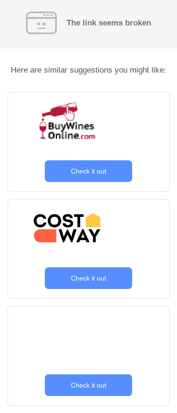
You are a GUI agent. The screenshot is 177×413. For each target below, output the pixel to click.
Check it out (88, 171)
